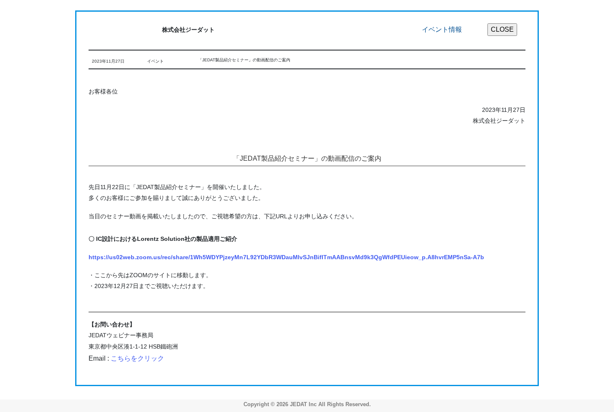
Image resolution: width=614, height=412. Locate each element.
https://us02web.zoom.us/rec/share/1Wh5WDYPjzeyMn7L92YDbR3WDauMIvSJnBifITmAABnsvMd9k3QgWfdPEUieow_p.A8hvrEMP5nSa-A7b (286, 257)
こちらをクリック (137, 358)
